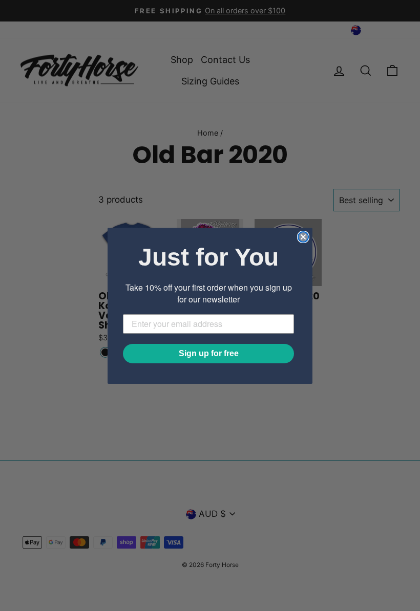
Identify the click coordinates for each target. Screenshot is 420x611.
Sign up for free (209, 353)
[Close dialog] (303, 237)
